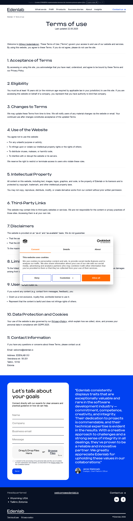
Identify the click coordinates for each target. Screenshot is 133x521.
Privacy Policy (59, 321)
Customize (65, 278)
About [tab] (98, 249)
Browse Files (52, 452)
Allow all (96, 278)
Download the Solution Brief (92, 2)
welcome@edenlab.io (66, 492)
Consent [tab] (35, 249)
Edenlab (10, 17)
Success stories (75, 9)
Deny (36, 278)
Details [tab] (66, 249)
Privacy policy (27, 517)
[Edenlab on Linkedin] (116, 499)
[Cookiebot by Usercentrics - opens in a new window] (101, 241)
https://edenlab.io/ (29, 44)
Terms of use (13, 517)
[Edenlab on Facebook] (123, 499)
